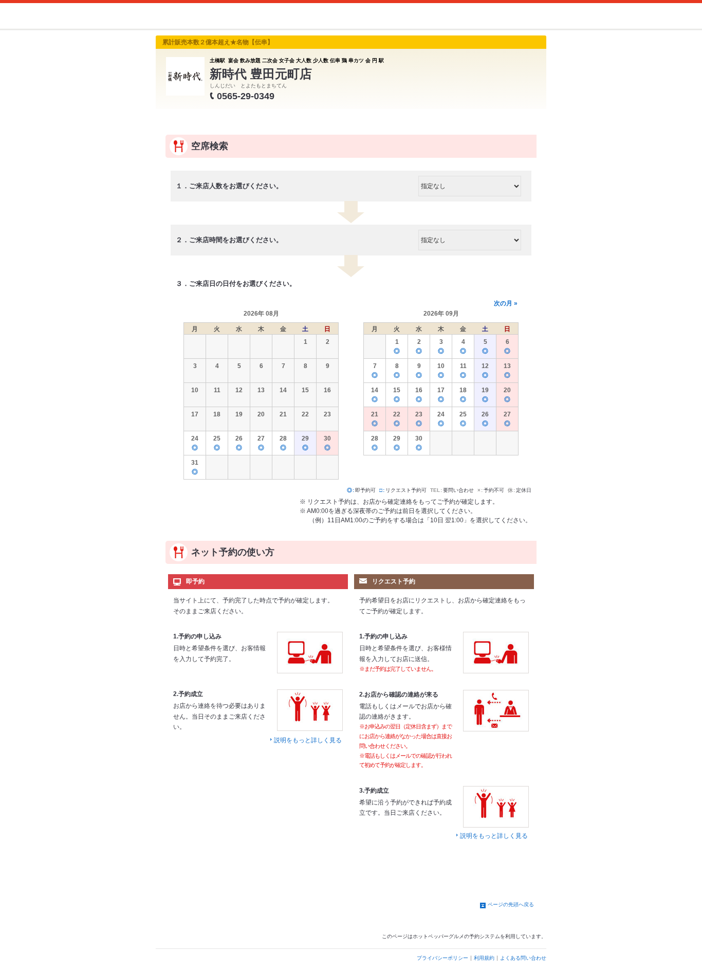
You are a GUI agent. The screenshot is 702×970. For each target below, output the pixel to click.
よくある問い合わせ (523, 958)
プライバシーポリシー (442, 958)
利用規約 (484, 958)
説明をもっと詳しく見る (308, 740)
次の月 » (506, 303)
